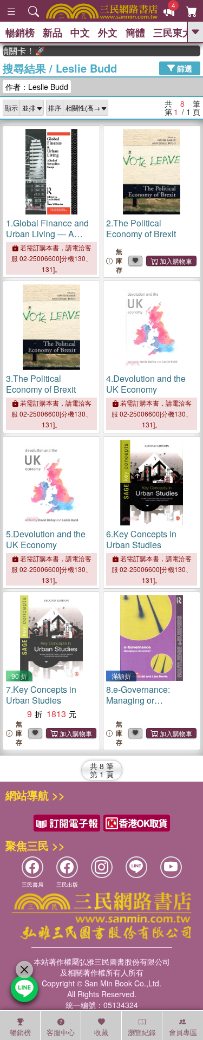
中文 (80, 32)
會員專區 (183, 1032)
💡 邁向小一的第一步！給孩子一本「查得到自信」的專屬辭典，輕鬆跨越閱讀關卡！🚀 (19, 51)
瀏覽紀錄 (142, 1032)
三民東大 (172, 32)
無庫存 (119, 261)
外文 (107, 32)
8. (138, 700)
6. (141, 539)
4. (146, 383)
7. (41, 694)
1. (47, 239)
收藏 (101, 1032)
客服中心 (61, 1032)
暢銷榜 (20, 32)
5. (46, 539)
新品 (52, 32)
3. (41, 383)
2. (141, 228)
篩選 (183, 67)
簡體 (135, 32)
